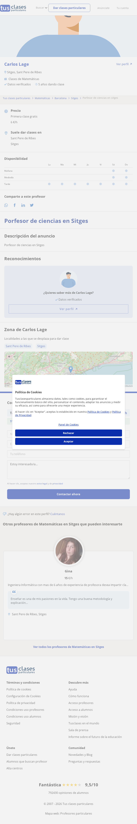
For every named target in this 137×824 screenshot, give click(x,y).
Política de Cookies (98, 411)
